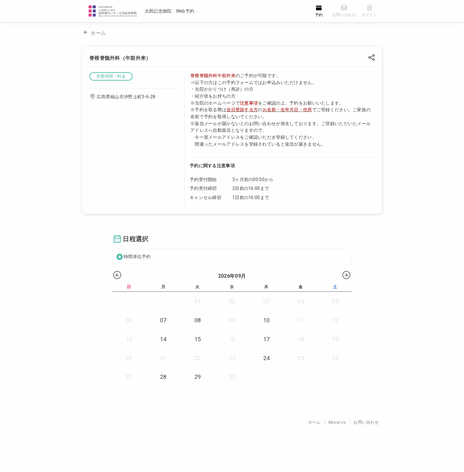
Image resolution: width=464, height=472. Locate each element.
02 (232, 301)
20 (129, 358)
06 (129, 320)
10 (266, 320)
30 (232, 376)
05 (335, 301)
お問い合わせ (366, 422)
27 (129, 376)
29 (197, 376)
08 (197, 320)
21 (163, 358)
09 (232, 320)
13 (129, 339)
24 (266, 358)
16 (232, 339)
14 (163, 339)
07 (163, 320)
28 (163, 376)
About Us (337, 422)
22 (197, 358)
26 (335, 358)
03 (266, 301)
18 (300, 339)
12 (335, 320)
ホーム (98, 33)
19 (335, 339)
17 (266, 339)
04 (300, 301)
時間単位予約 (137, 256)
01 (197, 301)
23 (232, 358)
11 (300, 320)
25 (300, 358)
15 (197, 339)
